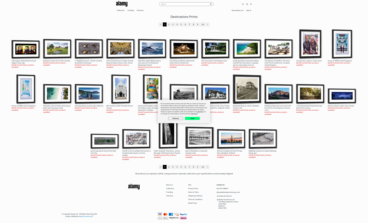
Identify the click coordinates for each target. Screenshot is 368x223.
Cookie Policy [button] (199, 111)
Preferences (175, 118)
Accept (192, 118)
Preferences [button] (194, 113)
